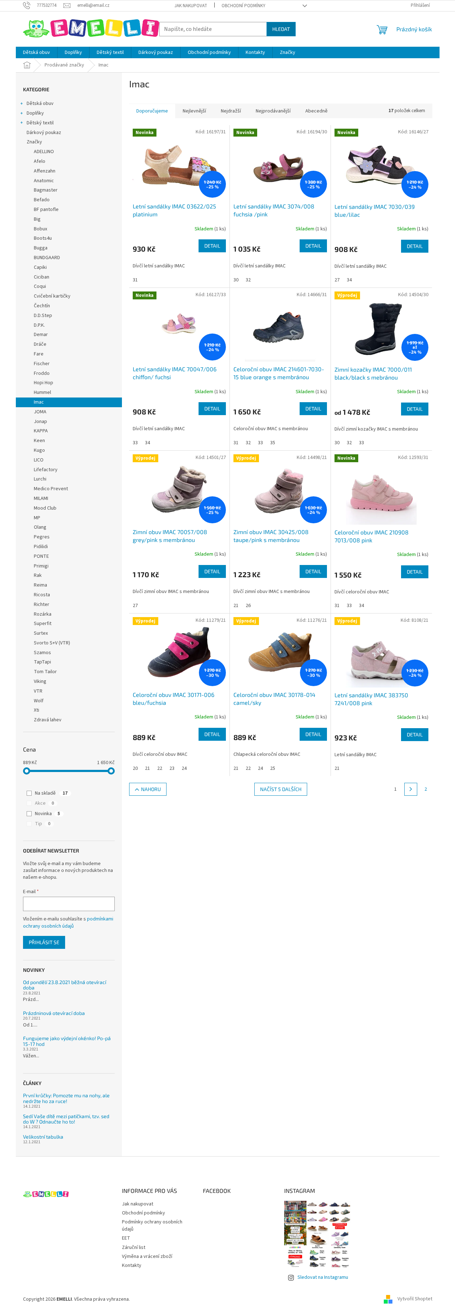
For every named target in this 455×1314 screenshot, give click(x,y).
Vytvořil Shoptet (414, 1299)
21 (235, 605)
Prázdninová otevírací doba (54, 1013)
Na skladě (51, 793)
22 (159, 768)
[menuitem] (36, 52)
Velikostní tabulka (43, 1136)
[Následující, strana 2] (410, 789)
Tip (42, 823)
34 (349, 280)
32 (248, 280)
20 (135, 768)
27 (337, 280)
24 (184, 768)
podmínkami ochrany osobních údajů (68, 922)
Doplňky (35, 113)
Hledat (281, 29)
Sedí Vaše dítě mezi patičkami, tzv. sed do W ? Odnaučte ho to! (66, 1119)
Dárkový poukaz (44, 132)
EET (126, 1238)
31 (135, 280)
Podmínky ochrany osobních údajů (152, 1225)
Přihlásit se (44, 942)
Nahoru (151, 789)
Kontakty (131, 1265)
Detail (212, 246)
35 (272, 442)
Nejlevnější (194, 111)
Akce (44, 803)
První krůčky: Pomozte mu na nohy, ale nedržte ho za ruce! (66, 1098)
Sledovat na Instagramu (322, 1277)
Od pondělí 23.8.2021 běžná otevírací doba (64, 985)
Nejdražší (231, 111)
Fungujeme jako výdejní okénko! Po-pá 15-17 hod (67, 1041)
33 (135, 442)
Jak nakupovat (190, 6)
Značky (34, 142)
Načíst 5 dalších (280, 789)
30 (235, 280)
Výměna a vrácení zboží (147, 1256)
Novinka (47, 813)
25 (272, 768)
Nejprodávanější (273, 111)
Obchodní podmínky (243, 6)
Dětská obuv (40, 103)
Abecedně (316, 111)
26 (248, 605)
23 (171, 768)
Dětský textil (40, 123)
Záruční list (133, 1247)
